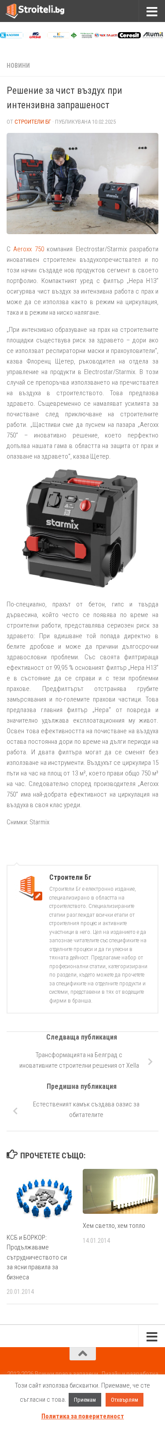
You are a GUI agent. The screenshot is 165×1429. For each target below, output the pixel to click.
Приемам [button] (85, 1399)
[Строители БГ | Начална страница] (45, 11)
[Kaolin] (11, 36)
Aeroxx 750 (28, 249)
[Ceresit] (129, 36)
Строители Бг (33, 121)
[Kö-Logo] (58, 36)
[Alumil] (153, 36)
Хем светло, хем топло (114, 1226)
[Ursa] (35, 36)
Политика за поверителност (82, 1416)
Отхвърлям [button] (124, 1399)
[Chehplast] (105, 36)
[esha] (82, 36)
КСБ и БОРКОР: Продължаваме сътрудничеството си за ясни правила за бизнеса (37, 1257)
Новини (18, 65)
